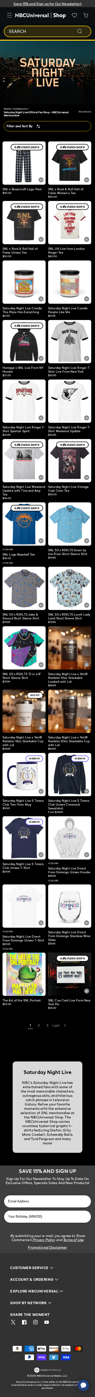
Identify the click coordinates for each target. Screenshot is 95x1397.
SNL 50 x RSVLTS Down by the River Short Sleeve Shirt (67, 552)
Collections (20, 108)
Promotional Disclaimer (47, 1247)
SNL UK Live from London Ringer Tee (66, 250)
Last (56, 1025)
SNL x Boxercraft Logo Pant (22, 189)
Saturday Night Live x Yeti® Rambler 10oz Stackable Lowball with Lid (68, 677)
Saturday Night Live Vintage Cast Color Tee (68, 488)
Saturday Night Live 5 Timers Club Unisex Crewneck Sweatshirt (68, 804)
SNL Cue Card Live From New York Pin (69, 1002)
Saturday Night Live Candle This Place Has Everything (22, 310)
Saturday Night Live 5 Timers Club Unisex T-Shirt (23, 866)
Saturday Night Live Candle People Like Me (68, 310)
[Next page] (65, 1025)
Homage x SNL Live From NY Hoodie (23, 369)
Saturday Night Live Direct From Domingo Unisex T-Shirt (23, 938)
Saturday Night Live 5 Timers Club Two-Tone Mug (23, 802)
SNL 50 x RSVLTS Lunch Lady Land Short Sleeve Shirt (69, 616)
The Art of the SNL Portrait (22, 1000)
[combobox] (47, 31)
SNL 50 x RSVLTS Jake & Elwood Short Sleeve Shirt (21, 616)
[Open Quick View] (41, 179)
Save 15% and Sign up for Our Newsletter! (47, 4)
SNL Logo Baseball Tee (19, 554)
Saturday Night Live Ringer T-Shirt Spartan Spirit (24, 429)
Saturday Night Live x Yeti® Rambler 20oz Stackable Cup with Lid (69, 741)
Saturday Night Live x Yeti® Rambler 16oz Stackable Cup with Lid (23, 741)
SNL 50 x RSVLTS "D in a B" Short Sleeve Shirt (22, 676)
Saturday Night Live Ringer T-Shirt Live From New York (69, 369)
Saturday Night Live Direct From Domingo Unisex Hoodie (69, 870)
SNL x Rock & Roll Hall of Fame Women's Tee (65, 191)
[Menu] (9, 15)
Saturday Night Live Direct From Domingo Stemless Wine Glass (69, 936)
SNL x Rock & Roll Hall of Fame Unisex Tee (20, 250)
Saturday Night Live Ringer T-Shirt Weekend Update (69, 429)
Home (7, 108)
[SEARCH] (83, 31)
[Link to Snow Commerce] (47, 1372)
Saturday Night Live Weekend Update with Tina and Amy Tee (24, 490)
